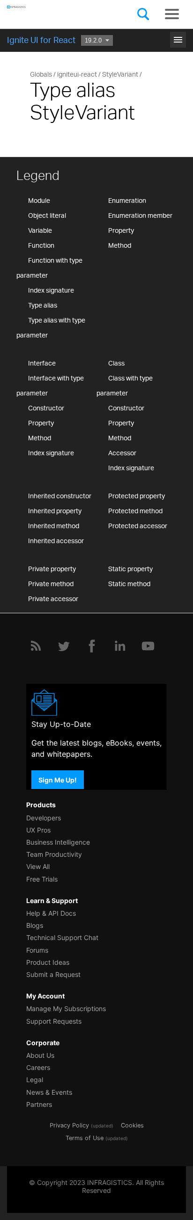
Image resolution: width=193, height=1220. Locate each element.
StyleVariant (120, 74)
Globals (41, 74)
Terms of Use (85, 1137)
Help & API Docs (51, 913)
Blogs (34, 925)
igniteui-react (77, 74)
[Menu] (172, 14)
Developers (43, 818)
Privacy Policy (69, 1125)
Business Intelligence (58, 842)
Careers (38, 1067)
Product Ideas (47, 962)
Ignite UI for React (41, 40)
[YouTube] (148, 646)
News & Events (49, 1092)
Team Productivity (54, 854)
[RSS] (35, 646)
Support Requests (54, 1021)
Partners (39, 1104)
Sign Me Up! (57, 779)
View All (38, 866)
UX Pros (38, 830)
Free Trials (42, 879)
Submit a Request (53, 974)
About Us (40, 1055)
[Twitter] (63, 646)
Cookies (132, 1125)
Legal (34, 1080)
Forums (37, 950)
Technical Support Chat (62, 937)
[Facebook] (91, 646)
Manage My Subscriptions (66, 1008)
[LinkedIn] (120, 646)
